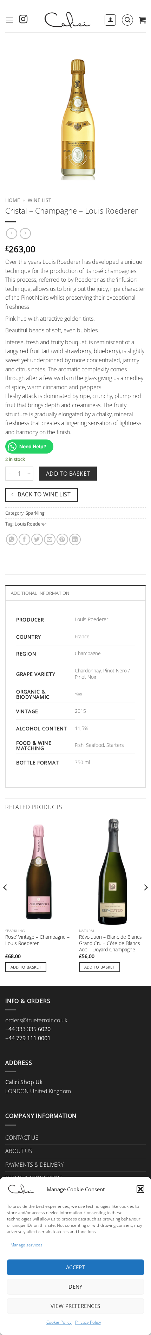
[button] (140, 1189)
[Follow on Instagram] (23, 20)
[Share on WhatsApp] (12, 539)
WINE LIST (39, 200)
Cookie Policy (59, 1322)
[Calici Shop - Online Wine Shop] (67, 20)
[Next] (145, 901)
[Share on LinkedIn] (75, 539)
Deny (75, 1286)
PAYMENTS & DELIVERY (34, 1164)
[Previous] (5, 901)
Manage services (26, 1245)
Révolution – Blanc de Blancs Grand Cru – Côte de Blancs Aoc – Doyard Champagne (110, 943)
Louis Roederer (30, 524)
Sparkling (35, 513)
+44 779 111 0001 (28, 1038)
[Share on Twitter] (37, 539)
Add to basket (68, 473)
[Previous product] (25, 233)
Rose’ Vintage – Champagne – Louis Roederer (37, 940)
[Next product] (11, 233)
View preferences (75, 1305)
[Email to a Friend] (49, 539)
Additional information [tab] (40, 593)
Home (12, 200)
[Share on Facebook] (24, 539)
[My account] (110, 20)
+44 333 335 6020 (28, 1029)
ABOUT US (18, 1151)
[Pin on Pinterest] (62, 539)
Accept (75, 1267)
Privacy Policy (88, 1322)
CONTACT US (22, 1137)
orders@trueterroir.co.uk (36, 1020)
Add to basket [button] (26, 967)
